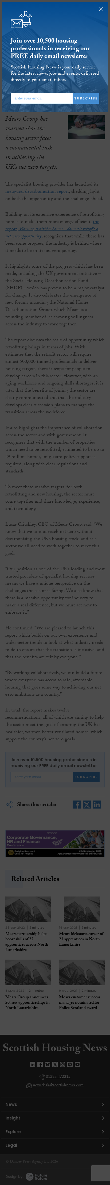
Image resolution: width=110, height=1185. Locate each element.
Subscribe (86, 98)
